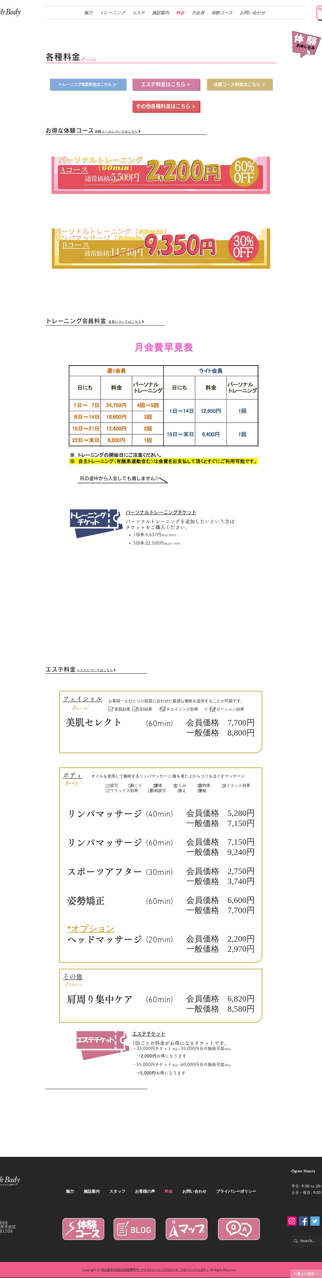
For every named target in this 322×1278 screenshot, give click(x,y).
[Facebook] (303, 1221)
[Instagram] (292, 1221)
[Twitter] (315, 1221)
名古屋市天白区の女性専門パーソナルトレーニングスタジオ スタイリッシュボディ (155, 1269)
